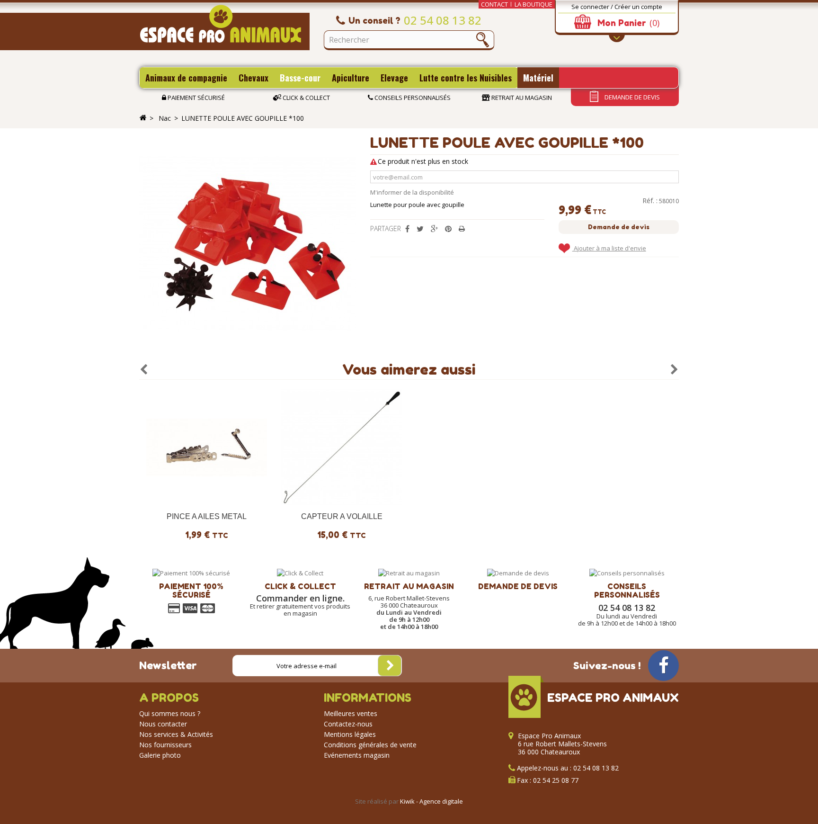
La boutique (533, 4)
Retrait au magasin (521, 97)
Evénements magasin (357, 755)
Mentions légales (350, 734)
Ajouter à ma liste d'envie (609, 248)
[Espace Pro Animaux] (224, 27)
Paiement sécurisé (195, 97)
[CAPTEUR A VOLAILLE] (341, 447)
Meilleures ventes (350, 713)
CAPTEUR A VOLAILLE (341, 516)
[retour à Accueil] (143, 118)
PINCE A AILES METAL (207, 516)
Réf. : (650, 201)
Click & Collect (305, 97)
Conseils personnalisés (412, 97)
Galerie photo (160, 755)
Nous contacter (163, 723)
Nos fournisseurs (165, 744)
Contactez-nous (348, 723)
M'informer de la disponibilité (412, 192)
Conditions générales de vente (370, 744)
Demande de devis (631, 97)
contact (494, 4)
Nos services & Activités (176, 734)
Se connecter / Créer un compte (616, 6)
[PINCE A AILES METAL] (206, 447)
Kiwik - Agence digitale (431, 801)
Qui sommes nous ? (169, 713)
